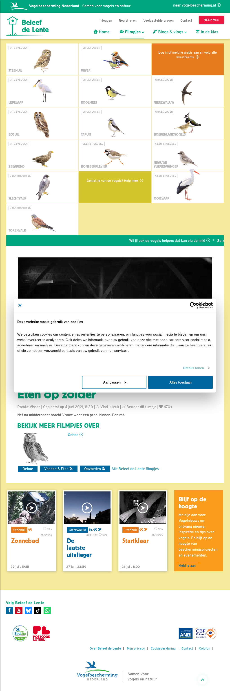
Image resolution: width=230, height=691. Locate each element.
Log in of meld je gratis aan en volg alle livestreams (187, 54)
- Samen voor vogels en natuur (80, 6)
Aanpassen (112, 382)
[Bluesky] (28, 610)
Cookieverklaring (163, 648)
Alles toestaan (180, 382)
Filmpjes (132, 32)
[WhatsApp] (47, 610)
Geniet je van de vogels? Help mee (113, 180)
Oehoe (73, 435)
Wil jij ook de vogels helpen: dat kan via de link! (157, 241)
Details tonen (193, 368)
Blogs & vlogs (170, 32)
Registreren (128, 20)
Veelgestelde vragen (158, 20)
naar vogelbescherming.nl (194, 5)
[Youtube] (18, 610)
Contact (186, 20)
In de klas (209, 32)
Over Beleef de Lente (105, 648)
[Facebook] (9, 610)
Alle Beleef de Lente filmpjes (135, 469)
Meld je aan (187, 565)
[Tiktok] (37, 610)
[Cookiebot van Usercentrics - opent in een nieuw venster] (193, 305)
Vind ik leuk (109, 407)
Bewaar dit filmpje (141, 407)
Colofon (204, 648)
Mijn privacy (136, 648)
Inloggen (106, 20)
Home (104, 32)
